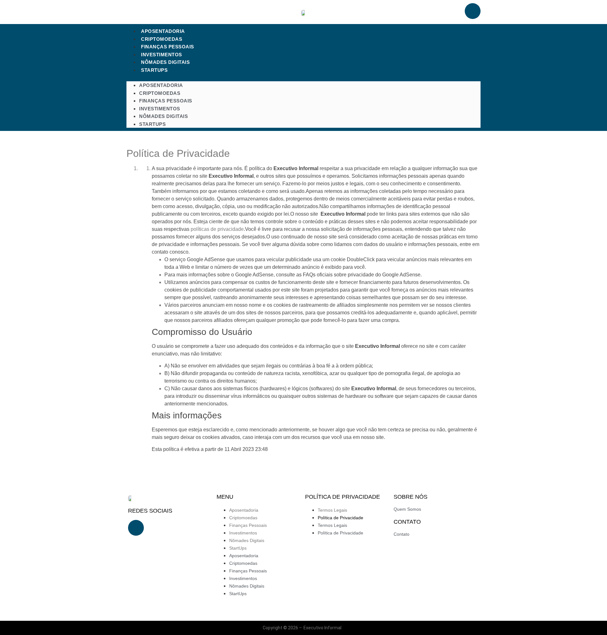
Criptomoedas (161, 39)
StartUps (154, 70)
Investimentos (161, 54)
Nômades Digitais (165, 62)
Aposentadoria (163, 31)
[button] (303, 77)
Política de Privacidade (340, 517)
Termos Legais (332, 510)
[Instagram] (473, 11)
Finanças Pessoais (167, 46)
